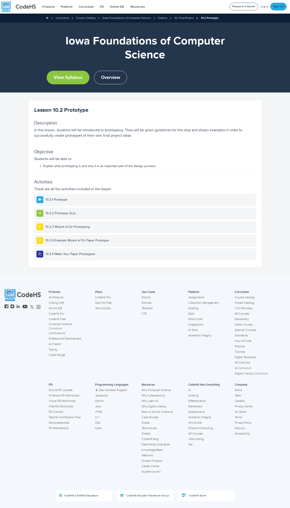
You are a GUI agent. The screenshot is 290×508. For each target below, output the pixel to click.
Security (240, 428)
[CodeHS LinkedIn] (18, 307)
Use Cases (148, 292)
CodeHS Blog (150, 439)
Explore (162, 18)
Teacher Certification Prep (65, 417)
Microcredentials (59, 423)
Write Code (195, 319)
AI (189, 390)
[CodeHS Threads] (38, 307)
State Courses (244, 324)
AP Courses (242, 314)
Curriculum (62, 18)
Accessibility (242, 433)
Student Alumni (151, 472)
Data (191, 314)
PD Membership (58, 428)
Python (99, 401)
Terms (238, 417)
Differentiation (197, 401)
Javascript (101, 395)
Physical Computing (200, 428)
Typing (53, 349)
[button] (50, 7)
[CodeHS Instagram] (12, 307)
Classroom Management (203, 303)
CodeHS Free (57, 319)
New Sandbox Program (113, 390)
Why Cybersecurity (153, 395)
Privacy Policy (243, 423)
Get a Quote (103, 308)
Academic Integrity (199, 335)
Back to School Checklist (157, 412)
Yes (190, 444)
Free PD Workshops (61, 406)
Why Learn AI (150, 401)
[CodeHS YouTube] (25, 307)
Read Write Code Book (156, 444)
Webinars (147, 455)
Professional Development (65, 338)
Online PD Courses (60, 390)
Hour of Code (243, 341)
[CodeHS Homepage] (20, 7)
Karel (98, 428)
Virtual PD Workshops (62, 401)
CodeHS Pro (56, 314)
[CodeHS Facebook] (6, 307)
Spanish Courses (245, 330)
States (146, 423)
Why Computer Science (156, 390)
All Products (56, 297)
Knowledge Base (152, 450)
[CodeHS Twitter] (32, 307)
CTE (144, 314)
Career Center (151, 466)
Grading (193, 308)
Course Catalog (85, 18)
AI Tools (193, 330)
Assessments (196, 412)
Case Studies (150, 417)
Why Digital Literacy (154, 406)
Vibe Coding (196, 439)
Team (238, 395)
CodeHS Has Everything (204, 384)
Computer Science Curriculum (60, 326)
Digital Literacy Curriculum (251, 373)
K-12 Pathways (244, 308)
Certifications (57, 333)
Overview (110, 77)
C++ (97, 417)
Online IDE (55, 308)
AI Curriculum (243, 368)
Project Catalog (244, 303)
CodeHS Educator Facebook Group (147, 495)
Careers (240, 401)
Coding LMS (56, 303)
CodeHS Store (197, 495)
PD (51, 384)
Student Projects (152, 461)
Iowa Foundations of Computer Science (126, 18)
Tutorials (240, 352)
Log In (265, 6)
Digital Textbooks (245, 357)
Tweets (146, 433)
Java (98, 406)
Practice (240, 346)
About (238, 390)
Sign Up (278, 6)
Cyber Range (57, 355)
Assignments (196, 297)
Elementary (242, 319)
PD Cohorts (56, 412)
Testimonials (149, 428)
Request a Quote (243, 6)
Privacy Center (244, 406)
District (146, 297)
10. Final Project (184, 18)
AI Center (240, 412)
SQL (98, 423)
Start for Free (103, 303)
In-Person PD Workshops (64, 395)
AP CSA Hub (242, 363)
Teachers (147, 308)
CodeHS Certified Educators (81, 495)
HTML (99, 412)
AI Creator (55, 344)
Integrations (195, 324)
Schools (147, 303)
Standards (241, 335)
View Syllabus (68, 77)
